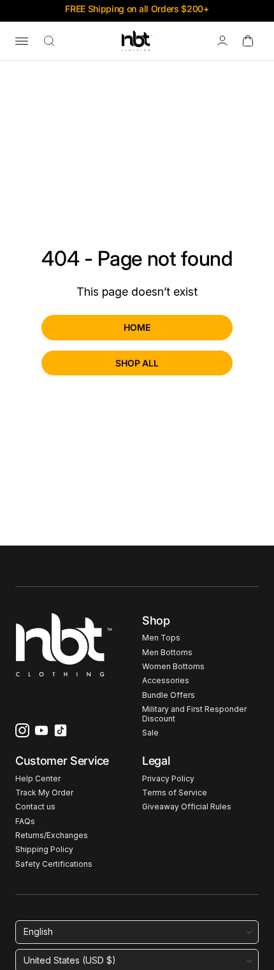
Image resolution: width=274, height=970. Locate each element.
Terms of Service (174, 792)
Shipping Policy (44, 849)
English (38, 931)
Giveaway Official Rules (186, 806)
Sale (150, 732)
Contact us (35, 806)
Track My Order (44, 792)
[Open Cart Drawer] (248, 40)
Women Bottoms (173, 666)
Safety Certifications (53, 864)
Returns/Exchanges (51, 835)
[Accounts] (222, 40)
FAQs (25, 821)
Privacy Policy (168, 778)
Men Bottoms (167, 652)
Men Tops (161, 637)
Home (137, 327)
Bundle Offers (168, 695)
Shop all (137, 363)
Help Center (38, 778)
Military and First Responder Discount (194, 714)
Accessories (165, 680)
